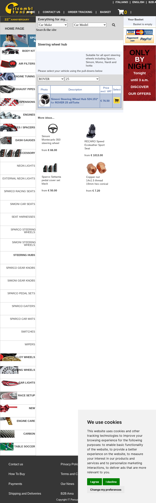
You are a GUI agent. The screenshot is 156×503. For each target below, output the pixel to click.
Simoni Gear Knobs (21, 280)
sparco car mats (23, 318)
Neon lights (26, 165)
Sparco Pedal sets (21, 293)
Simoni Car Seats (23, 204)
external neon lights (19, 178)
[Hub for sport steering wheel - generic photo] (44, 105)
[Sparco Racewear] (18, 40)
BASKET (105, 12)
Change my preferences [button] (105, 489)
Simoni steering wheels (24, 243)
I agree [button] (94, 481)
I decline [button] (111, 481)
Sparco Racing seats (20, 191)
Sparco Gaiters (24, 306)
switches (28, 331)
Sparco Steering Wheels (23, 231)
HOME (31, 12)
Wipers (30, 344)
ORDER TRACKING (80, 12)
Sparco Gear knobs (21, 267)
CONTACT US (51, 12)
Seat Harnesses (24, 216)
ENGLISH (138, 2)
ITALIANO (121, 2)
